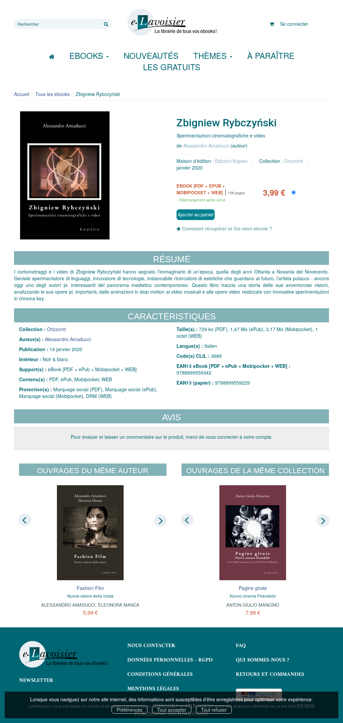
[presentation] (24, 520)
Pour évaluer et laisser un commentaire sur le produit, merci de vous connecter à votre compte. (172, 436)
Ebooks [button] (87, 55)
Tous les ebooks (52, 94)
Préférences (129, 709)
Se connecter (294, 23)
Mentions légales (153, 689)
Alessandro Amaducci (206, 145)
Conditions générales (160, 674)
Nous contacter (151, 645)
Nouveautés (151, 55)
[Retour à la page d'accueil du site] (171, 22)
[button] (65, 175)
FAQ (241, 645)
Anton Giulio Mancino (252, 605)
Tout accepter (171, 709)
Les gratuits (171, 67)
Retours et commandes (270, 674)
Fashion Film (90, 588)
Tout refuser (214, 709)
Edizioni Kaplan (231, 161)
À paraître (270, 55)
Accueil (21, 94)
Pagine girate (253, 588)
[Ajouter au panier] (196, 214)
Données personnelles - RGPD (170, 660)
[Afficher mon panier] (272, 23)
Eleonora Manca (118, 605)
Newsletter (36, 680)
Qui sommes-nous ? (262, 660)
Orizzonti (293, 161)
